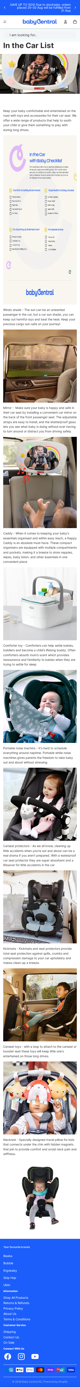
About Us (9, 1313)
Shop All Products (15, 1297)
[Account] (65, 21)
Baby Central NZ (32, 1381)
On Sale (8, 1342)
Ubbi (6, 1285)
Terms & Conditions (16, 1319)
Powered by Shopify (55, 1381)
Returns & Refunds (16, 1303)
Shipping (9, 1331)
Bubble (8, 1263)
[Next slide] (75, 7)
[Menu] (5, 22)
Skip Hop (9, 1277)
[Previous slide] (4, 7)
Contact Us (11, 1337)
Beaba (7, 1255)
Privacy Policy (13, 1308)
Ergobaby (10, 1270)
